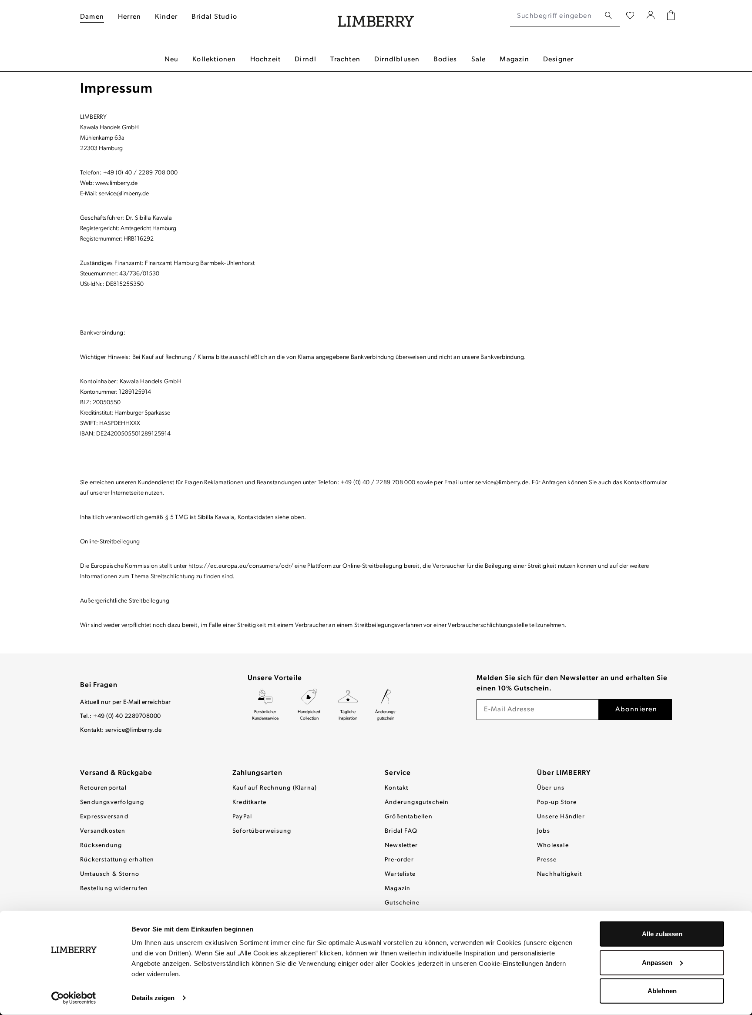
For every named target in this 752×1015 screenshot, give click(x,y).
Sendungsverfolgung (112, 802)
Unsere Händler (561, 817)
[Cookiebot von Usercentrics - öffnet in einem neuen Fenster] (74, 998)
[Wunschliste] (630, 16)
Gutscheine (402, 903)
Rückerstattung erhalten (117, 860)
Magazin (397, 888)
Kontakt (396, 788)
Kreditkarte (249, 802)
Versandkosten (103, 831)
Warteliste (400, 874)
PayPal (242, 817)
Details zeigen (153, 998)
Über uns (551, 788)
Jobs (543, 831)
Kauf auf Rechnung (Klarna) (274, 788)
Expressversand (104, 817)
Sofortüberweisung (261, 831)
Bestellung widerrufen (114, 888)
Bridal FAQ (401, 831)
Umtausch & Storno (109, 874)
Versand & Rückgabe (116, 773)
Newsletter (401, 845)
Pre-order (399, 860)
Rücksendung (101, 845)
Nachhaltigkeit (559, 874)
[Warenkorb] (671, 16)
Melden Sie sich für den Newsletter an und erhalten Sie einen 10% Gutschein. (572, 683)
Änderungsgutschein (417, 802)
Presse (547, 860)
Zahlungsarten (257, 773)
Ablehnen (662, 991)
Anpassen (657, 962)
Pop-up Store (557, 802)
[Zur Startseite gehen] (375, 16)
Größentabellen (409, 817)
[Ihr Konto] (651, 16)
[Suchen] (608, 16)
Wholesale (553, 845)
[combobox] (555, 16)
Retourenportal (103, 788)
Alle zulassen (662, 934)
